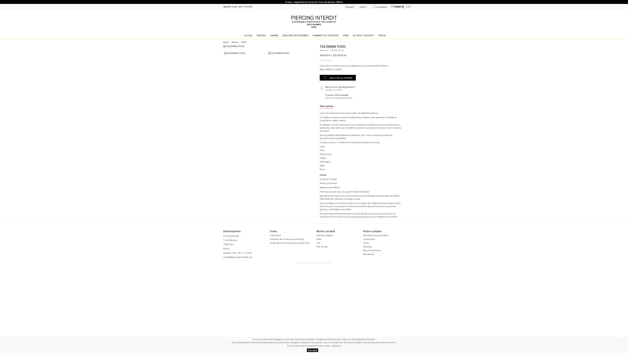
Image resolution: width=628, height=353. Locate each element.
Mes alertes (368, 254)
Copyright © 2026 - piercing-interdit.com (314, 262)
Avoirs (366, 243)
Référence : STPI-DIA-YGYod (332, 50)
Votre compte (372, 231)
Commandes (369, 239)
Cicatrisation (275, 235)
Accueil (248, 36)
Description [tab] (326, 106)
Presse (382, 36)
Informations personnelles (376, 235)
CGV (318, 243)
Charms (274, 36)
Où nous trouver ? (364, 36)
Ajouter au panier (338, 77)
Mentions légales (324, 235)
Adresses (367, 246)
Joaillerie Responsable (295, 36)
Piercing (261, 36)
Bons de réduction (372, 250)
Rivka (346, 36)
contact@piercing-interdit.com (237, 257)
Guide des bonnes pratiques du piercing (289, 243)
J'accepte (312, 350)
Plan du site (322, 246)
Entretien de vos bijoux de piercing (287, 239)
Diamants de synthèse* (326, 36)
